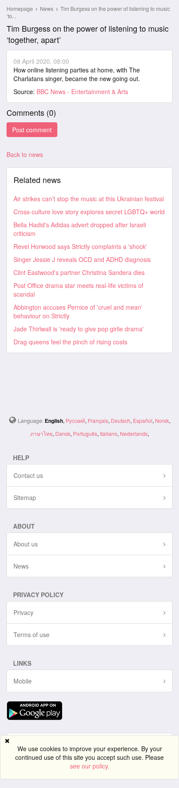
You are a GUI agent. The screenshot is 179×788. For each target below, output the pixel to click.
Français (98, 420)
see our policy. (89, 766)
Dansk (62, 433)
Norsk (162, 420)
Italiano (108, 433)
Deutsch (120, 420)
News (47, 8)
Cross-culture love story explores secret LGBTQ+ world (89, 211)
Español (142, 420)
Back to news (25, 154)
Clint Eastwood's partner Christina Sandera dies (79, 272)
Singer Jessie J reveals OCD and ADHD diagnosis (82, 259)
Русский (75, 420)
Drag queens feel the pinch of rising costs (70, 341)
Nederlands (134, 433)
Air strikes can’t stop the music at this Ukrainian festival (88, 198)
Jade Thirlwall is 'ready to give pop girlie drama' (78, 328)
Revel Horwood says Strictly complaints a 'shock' (80, 246)
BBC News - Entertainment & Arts (82, 91)
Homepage (20, 8)
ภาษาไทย (41, 433)
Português (85, 433)
